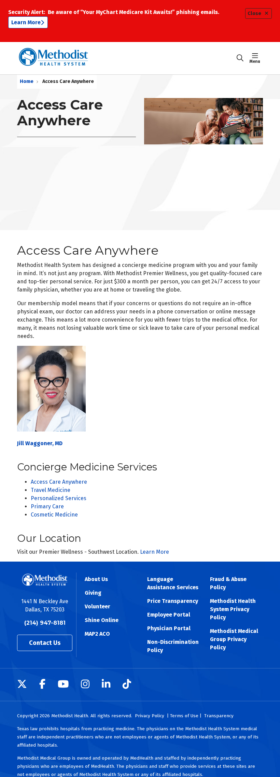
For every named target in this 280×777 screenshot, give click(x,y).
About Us (96, 579)
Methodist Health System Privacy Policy (233, 609)
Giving (93, 593)
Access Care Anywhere (59, 482)
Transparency (219, 716)
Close (254, 13)
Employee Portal (168, 614)
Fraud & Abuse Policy (228, 583)
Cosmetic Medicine (54, 514)
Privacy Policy (149, 716)
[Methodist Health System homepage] (53, 58)
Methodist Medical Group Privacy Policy (234, 639)
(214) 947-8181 (45, 623)
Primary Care (47, 506)
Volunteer (97, 606)
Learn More (26, 22)
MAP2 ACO (97, 634)
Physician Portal (169, 628)
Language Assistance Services (172, 583)
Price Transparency (172, 601)
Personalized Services (58, 498)
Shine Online (101, 620)
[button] (256, 58)
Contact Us (44, 643)
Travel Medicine (50, 490)
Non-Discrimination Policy (173, 646)
